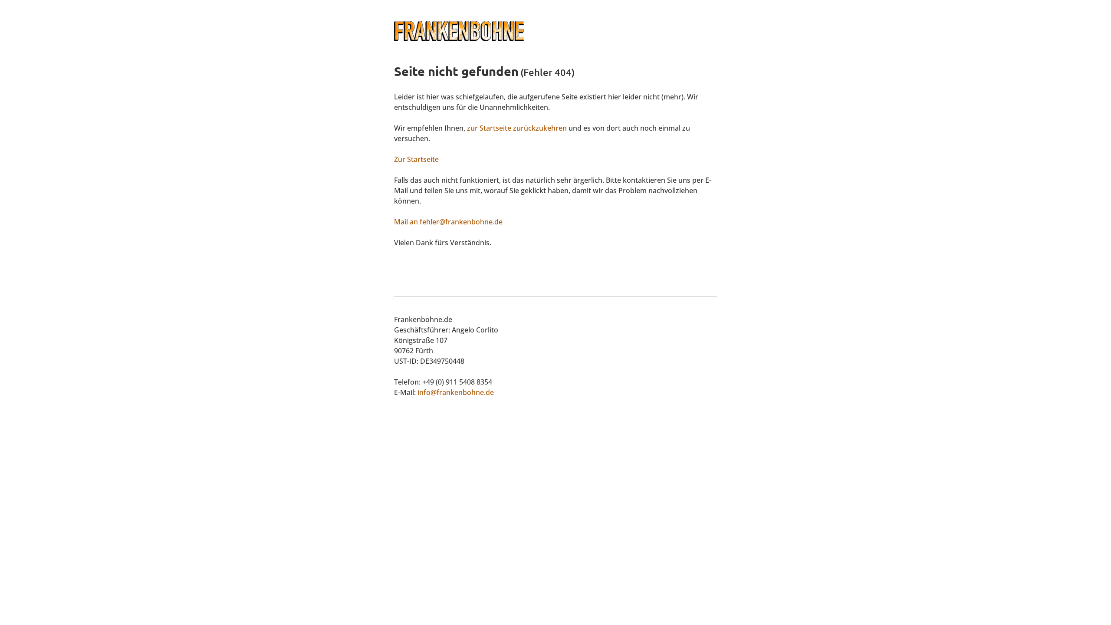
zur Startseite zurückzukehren (517, 128)
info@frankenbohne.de (455, 392)
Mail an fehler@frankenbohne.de (448, 222)
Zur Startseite (416, 159)
